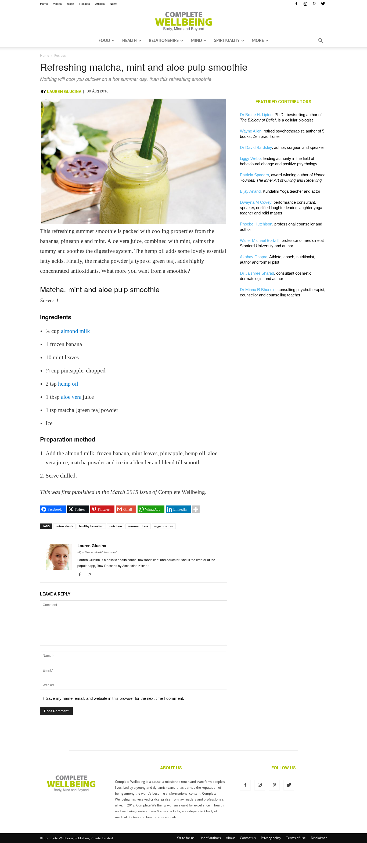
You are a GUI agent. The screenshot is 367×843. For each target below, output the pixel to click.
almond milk (75, 331)
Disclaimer (319, 837)
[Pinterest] (314, 4)
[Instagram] (305, 4)
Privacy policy (271, 837)
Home (44, 3)
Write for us (186, 837)
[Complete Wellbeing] (183, 21)
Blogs (70, 3)
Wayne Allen (250, 131)
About (230, 837)
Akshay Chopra (253, 256)
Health (129, 40)
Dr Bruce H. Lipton (256, 114)
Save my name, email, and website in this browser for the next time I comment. (115, 698)
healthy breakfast (91, 526)
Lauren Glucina (64, 91)
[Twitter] (323, 4)
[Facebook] (296, 4)
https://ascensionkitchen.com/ (96, 552)
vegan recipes (163, 526)
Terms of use (296, 837)
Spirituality (227, 40)
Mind (196, 40)
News (113, 3)
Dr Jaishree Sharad (257, 273)
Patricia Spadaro (254, 175)
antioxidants (64, 526)
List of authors (210, 837)
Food (104, 40)
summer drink (138, 526)
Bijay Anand (250, 191)
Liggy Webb (250, 158)
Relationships (164, 40)
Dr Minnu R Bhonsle (257, 289)
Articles (100, 3)
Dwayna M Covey (255, 202)
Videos (57, 3)
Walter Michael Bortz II (259, 240)
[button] (320, 41)
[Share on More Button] (196, 509)
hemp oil (68, 384)
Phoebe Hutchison (256, 224)
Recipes (84, 3)
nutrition (115, 526)
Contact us (248, 837)
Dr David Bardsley (256, 147)
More (258, 40)
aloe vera (71, 397)
